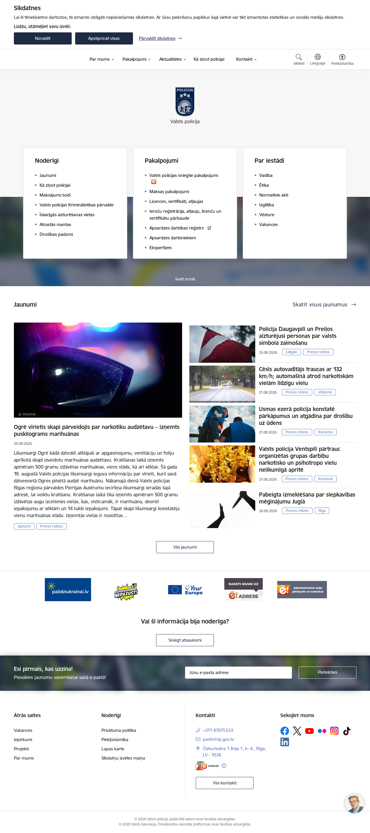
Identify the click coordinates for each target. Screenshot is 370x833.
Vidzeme (325, 392)
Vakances (23, 730)
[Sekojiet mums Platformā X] (297, 731)
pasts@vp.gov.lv (218, 739)
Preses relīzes (51, 526)
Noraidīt (42, 38)
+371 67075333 (218, 730)
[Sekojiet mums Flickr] (322, 730)
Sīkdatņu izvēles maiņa (123, 758)
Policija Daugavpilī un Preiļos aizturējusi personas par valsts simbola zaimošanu (297, 335)
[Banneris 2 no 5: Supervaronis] (126, 589)
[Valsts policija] (34, 59)
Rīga (322, 510)
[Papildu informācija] (224, 766)
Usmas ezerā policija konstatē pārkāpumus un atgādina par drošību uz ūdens (306, 416)
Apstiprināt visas (104, 38)
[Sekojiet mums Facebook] (284, 731)
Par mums (24, 758)
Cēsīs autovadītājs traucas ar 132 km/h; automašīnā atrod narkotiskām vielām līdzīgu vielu (306, 376)
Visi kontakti (224, 783)
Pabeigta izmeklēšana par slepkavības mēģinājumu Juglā (307, 498)
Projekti (21, 748)
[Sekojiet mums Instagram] (334, 731)
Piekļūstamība (114, 739)
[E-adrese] (207, 766)
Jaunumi (24, 526)
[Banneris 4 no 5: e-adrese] (243, 589)
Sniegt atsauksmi (185, 640)
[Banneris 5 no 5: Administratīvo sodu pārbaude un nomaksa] (302, 589)
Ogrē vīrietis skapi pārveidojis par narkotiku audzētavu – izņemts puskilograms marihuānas (97, 430)
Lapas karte (112, 748)
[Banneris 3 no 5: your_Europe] (185, 589)
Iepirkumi (23, 739)
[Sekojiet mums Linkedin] (284, 742)
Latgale (291, 352)
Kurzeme (325, 432)
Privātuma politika (118, 730)
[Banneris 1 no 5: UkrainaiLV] (68, 589)
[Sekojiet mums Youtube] (309, 730)
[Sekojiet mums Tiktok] (347, 731)
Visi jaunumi (185, 547)
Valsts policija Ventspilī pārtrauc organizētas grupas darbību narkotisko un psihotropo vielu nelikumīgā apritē (299, 459)
